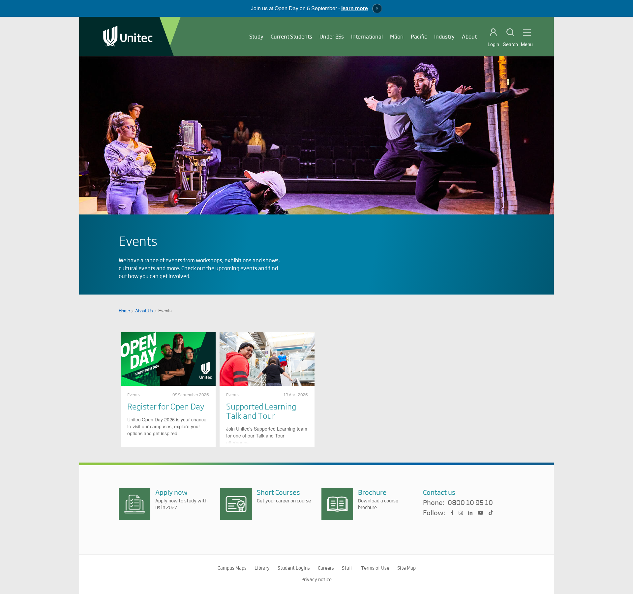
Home (124, 310)
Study (256, 36)
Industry (444, 36)
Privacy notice (316, 579)
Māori (397, 36)
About (469, 36)
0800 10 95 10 (470, 502)
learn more (354, 8)
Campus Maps (232, 567)
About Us (144, 310)
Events (133, 395)
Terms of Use (375, 567)
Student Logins (294, 567)
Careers (326, 567)
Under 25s (331, 36)
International (367, 36)
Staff (347, 567)
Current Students (291, 36)
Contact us (439, 492)
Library (262, 567)
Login (493, 44)
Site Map (406, 567)
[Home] (128, 36)
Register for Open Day (165, 406)
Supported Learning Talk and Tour (261, 410)
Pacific (419, 36)
